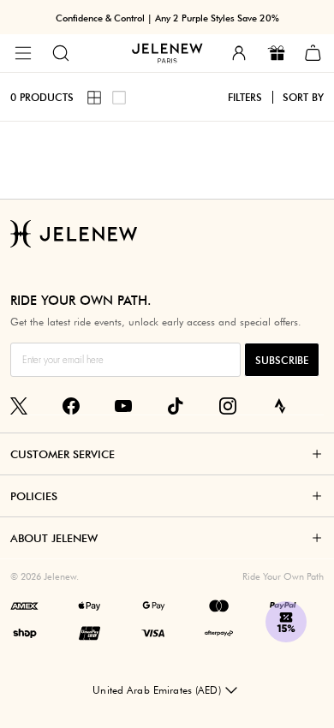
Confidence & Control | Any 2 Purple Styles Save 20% (167, 18)
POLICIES (33, 496)
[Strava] (280, 406)
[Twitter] (18, 406)
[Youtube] (123, 406)
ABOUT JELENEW (54, 538)
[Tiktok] (175, 406)
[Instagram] (227, 406)
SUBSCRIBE (281, 360)
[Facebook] (71, 406)
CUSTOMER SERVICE (62, 454)
